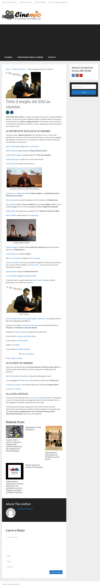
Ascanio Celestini (12, 262)
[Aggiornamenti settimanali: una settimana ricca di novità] (53, 437)
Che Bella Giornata (23, 349)
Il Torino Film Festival (13, 389)
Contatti (52, 57)
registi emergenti (16, 358)
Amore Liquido (34, 258)
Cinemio (4, 584)
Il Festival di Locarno (13, 385)
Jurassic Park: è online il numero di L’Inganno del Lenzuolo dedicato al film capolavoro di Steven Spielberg (14, 445)
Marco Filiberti (11, 215)
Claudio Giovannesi (13, 159)
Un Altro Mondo (22, 341)
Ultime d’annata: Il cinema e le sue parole (34, 466)
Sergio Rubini (10, 211)
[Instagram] (77, 75)
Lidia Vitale (16, 345)
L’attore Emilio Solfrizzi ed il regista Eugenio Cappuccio (26, 319)
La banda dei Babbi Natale (26, 336)
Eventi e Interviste (40, 2)
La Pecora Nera (33, 265)
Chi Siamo (8, 57)
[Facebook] (73, 75)
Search (84, 92)
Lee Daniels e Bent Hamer (30, 325)
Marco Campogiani (13, 146)
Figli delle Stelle (30, 276)
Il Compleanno (33, 215)
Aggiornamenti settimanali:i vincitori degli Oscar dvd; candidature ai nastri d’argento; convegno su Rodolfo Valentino (14, 486)
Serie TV (51, 2)
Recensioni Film (12, 2)
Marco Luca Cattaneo (14, 258)
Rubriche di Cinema (26, 2)
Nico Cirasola (10, 204)
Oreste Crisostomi (12, 254)
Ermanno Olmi (18, 332)
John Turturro (37, 280)
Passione (29, 282)
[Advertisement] (50, 39)
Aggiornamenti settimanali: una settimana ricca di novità (52, 455)
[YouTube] (81, 75)
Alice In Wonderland (13, 376)
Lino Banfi (9, 164)
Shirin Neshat (10, 151)
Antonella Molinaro (25, 509)
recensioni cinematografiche (41, 398)
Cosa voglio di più (18, 193)
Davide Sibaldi (11, 272)
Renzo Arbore (11, 200)
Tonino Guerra (24, 380)
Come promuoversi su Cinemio (30, 57)
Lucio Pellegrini (11, 276)
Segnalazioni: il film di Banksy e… (33, 428)
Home (4, 2)
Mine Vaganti (16, 155)
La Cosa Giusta (33, 146)
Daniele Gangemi (12, 247)
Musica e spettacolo (61, 2)
